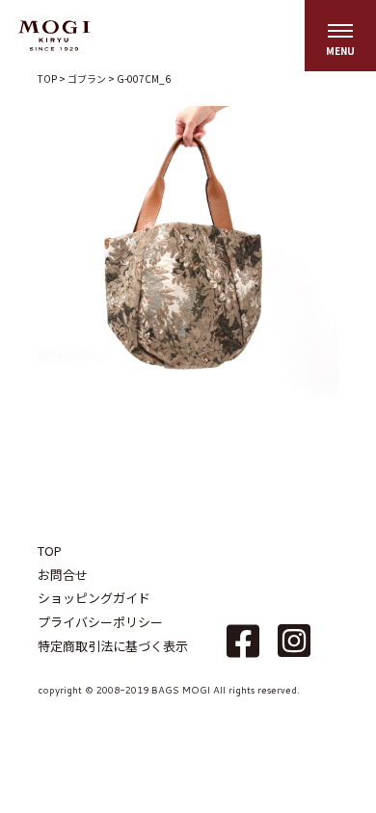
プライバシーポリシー (100, 622)
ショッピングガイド (94, 598)
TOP (50, 550)
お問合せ (63, 574)
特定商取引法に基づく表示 (113, 646)
